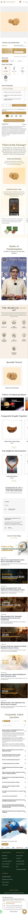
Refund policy (4, 855)
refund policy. (4, 110)
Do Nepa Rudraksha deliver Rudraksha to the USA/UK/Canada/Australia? (13, 800)
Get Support (5, 844)
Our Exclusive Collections (7, 861)
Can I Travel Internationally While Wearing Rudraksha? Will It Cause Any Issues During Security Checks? (13, 806)
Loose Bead (6, 72)
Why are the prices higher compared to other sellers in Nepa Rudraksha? (13, 773)
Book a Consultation (6, 863)
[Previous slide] (13, 447)
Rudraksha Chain (22, 72)
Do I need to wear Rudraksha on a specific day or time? (14, 791)
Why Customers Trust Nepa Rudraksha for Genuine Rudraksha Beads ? (13, 730)
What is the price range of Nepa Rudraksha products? (13, 778)
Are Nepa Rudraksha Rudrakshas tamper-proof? (12, 768)
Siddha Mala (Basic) (12, 476)
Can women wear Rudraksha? (9, 796)
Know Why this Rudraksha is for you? (13, 120)
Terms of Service (5, 884)
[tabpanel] (14, 22)
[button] (3, 278)
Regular (5, 61)
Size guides (24, 56)
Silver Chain (14, 72)
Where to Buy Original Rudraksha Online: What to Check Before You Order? (12, 560)
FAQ (17, 866)
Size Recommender (17, 56)
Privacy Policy (4, 858)
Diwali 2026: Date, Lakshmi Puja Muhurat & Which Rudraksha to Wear (13, 675)
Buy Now (14, 112)
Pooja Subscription (5, 866)
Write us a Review (5, 882)
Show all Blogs (14, 537)
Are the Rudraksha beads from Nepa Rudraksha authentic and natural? (11, 755)
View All (3, 816)
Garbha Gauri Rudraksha (12, 388)
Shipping (24, 124)
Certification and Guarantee (7, 879)
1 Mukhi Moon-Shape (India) (12, 441)
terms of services (21, 109)
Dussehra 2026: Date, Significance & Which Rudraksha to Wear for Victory (13, 647)
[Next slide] (15, 447)
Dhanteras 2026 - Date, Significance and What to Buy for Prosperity (13, 703)
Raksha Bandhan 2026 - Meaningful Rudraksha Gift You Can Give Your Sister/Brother (11, 618)
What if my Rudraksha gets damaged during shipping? (13, 811)
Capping (5, 81)
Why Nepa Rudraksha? (6, 876)
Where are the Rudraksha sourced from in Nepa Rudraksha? (12, 750)
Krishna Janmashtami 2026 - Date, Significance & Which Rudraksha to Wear (13, 589)
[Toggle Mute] (4, 259)
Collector (20, 61)
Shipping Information (20, 861)
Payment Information (20, 863)
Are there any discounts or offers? (11, 782)
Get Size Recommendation (21, 869)
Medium (12, 61)
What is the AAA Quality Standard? (11, 759)
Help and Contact (19, 855)
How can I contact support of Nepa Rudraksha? (11, 786)
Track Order (18, 858)
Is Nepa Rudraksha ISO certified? (10, 763)
